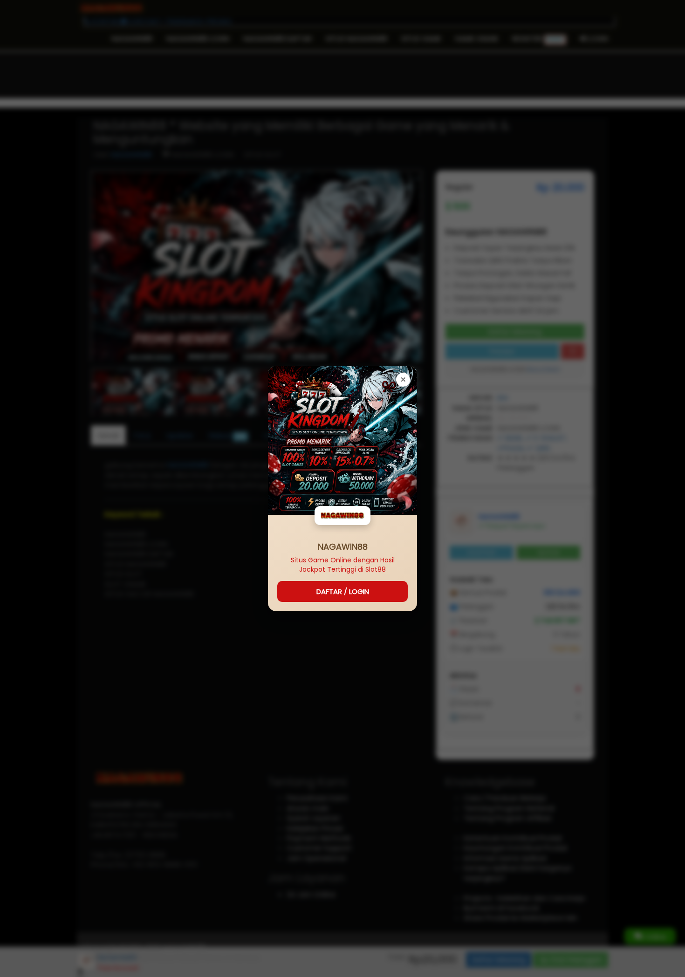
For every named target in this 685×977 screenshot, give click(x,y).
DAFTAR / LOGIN (342, 591)
